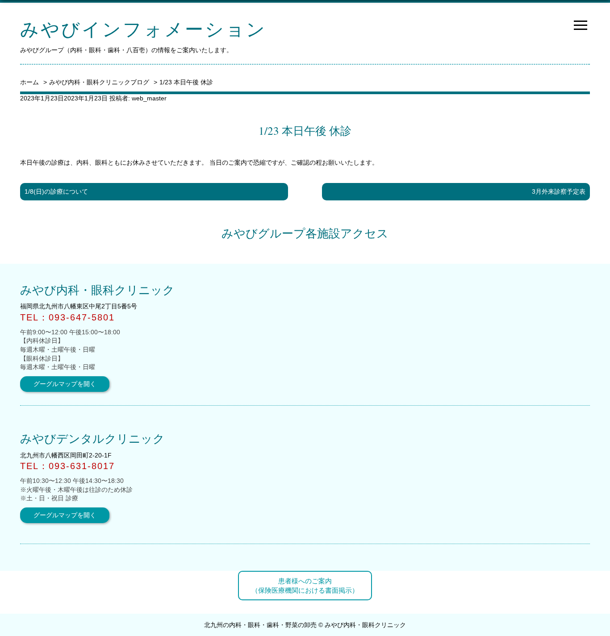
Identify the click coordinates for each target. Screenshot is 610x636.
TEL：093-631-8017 (67, 466)
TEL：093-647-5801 (67, 317)
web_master (149, 98)
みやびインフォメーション (143, 29)
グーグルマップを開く (64, 383)
